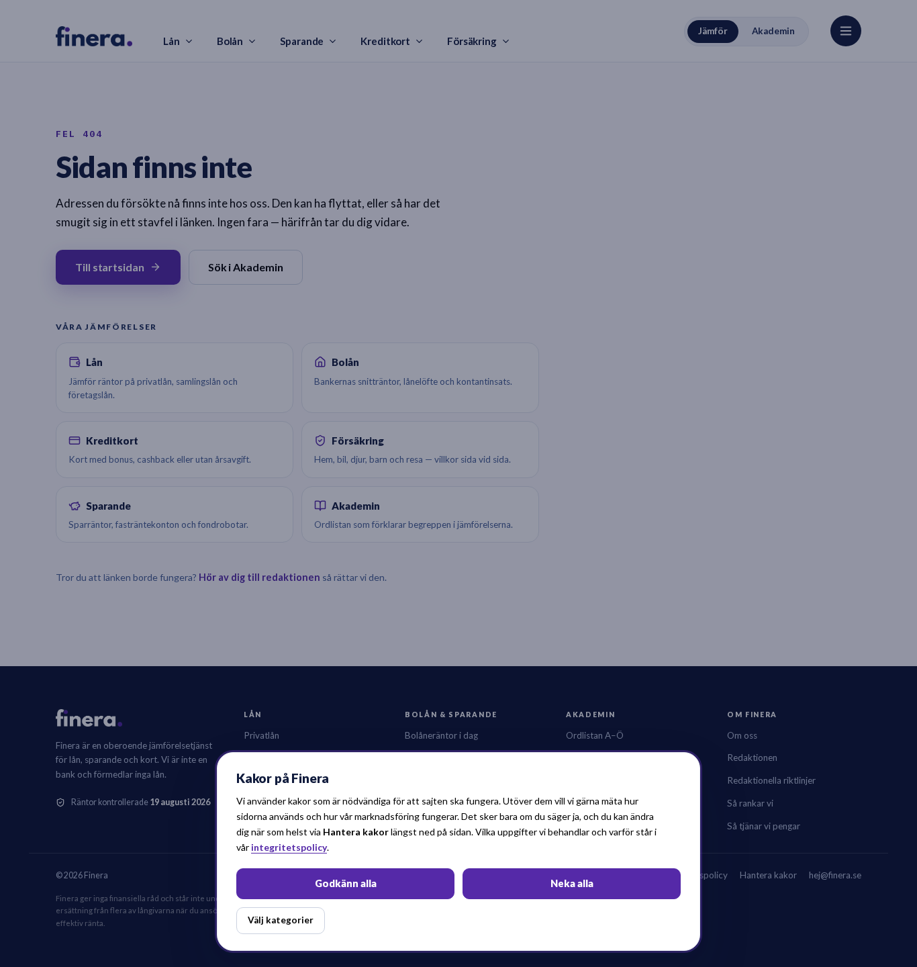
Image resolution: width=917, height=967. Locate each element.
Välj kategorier (280, 920)
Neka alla (571, 883)
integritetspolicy (289, 847)
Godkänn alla (346, 883)
